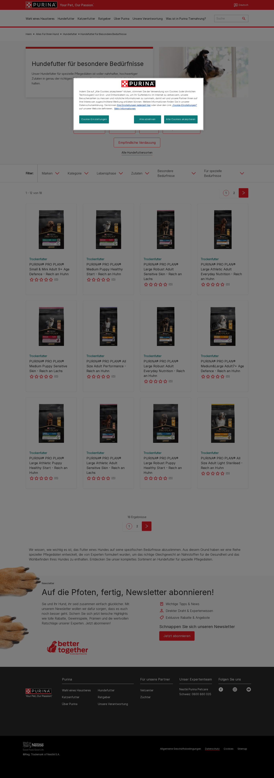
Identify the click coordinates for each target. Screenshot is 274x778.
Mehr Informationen (125, 108)
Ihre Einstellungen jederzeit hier (134, 105)
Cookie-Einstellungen (94, 119)
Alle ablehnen (147, 119)
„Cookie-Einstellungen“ (184, 105)
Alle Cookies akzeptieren (181, 119)
